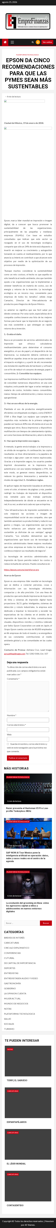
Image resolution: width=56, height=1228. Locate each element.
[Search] (32, 42)
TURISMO (9, 1029)
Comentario (13, 678)
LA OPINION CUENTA (15, 993)
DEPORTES (9, 968)
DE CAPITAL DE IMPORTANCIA (20, 963)
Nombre (11, 715)
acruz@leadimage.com (14, 653)
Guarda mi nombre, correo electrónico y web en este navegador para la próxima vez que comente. (27, 748)
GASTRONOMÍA (12, 983)
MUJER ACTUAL (12, 998)
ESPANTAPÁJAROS (17, 1122)
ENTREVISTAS (11, 973)
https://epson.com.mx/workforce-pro (21, 569)
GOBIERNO (10, 988)
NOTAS (7, 1008)
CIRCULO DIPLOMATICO (16, 947)
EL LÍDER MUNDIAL (16, 1163)
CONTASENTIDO (15, 1205)
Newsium (49, 1221)
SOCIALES (9, 1024)
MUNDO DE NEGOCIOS (16, 1003)
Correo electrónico (16, 724)
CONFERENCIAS (12, 953)
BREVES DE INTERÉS (14, 937)
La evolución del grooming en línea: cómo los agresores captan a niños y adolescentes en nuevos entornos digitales (27, 907)
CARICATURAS (11, 942)
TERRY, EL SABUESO (17, 1080)
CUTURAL (9, 958)
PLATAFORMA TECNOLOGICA (27, 55)
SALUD (7, 1018)
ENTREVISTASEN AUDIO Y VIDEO (21, 978)
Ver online (47, 42)
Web (9, 734)
